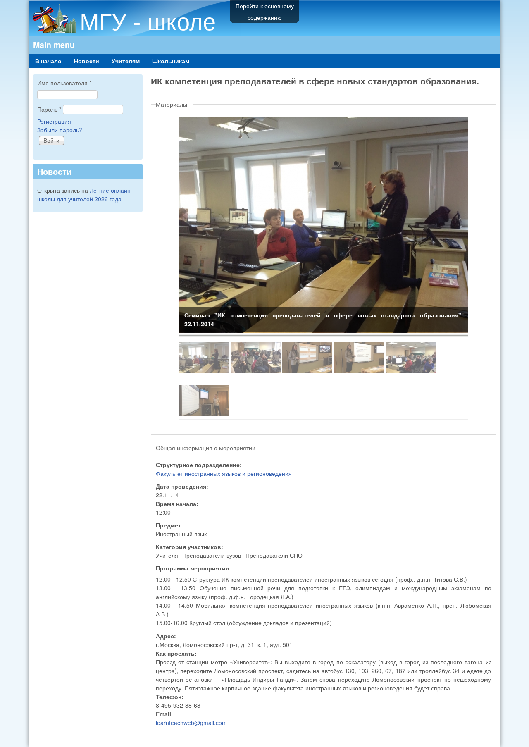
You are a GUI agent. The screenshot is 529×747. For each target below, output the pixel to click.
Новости (86, 61)
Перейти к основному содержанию (265, 11)
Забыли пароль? (59, 130)
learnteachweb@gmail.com (191, 722)
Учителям (126, 61)
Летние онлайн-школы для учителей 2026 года (85, 194)
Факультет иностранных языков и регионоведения (224, 473)
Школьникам (170, 61)
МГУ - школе (148, 20)
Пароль (49, 109)
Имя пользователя (64, 83)
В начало (48, 61)
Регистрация (54, 121)
